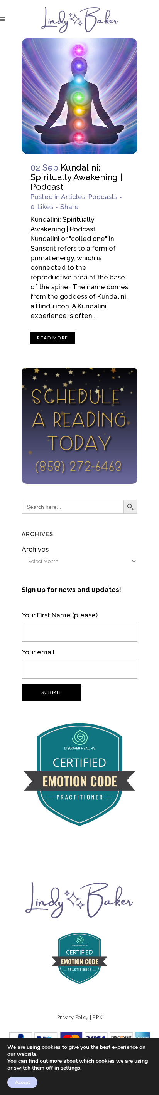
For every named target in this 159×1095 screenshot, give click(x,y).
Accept (22, 1082)
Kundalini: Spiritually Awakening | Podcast (76, 177)
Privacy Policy (72, 1017)
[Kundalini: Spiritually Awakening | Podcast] (79, 96)
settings (70, 1068)
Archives (35, 549)
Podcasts (102, 197)
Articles (73, 197)
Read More (52, 338)
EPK (98, 1017)
